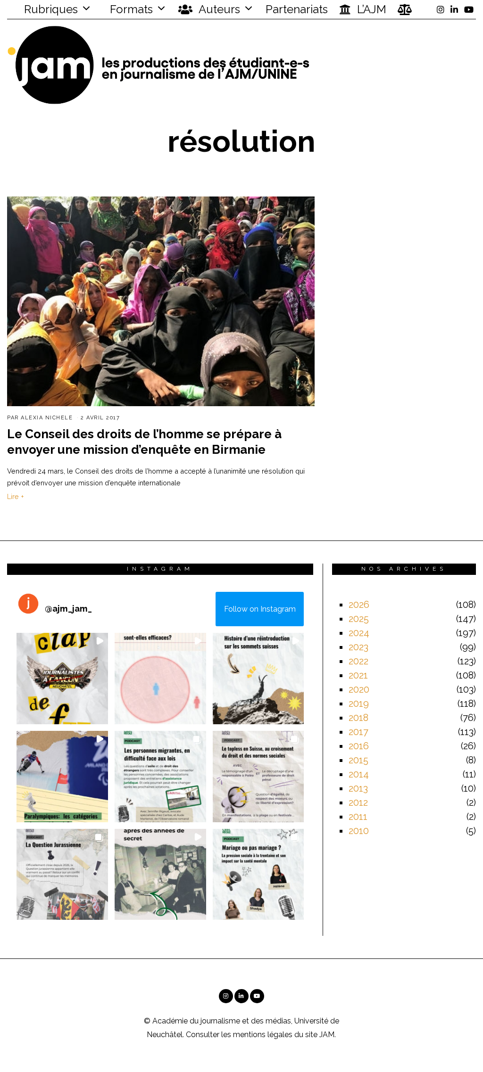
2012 (358, 802)
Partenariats (297, 9)
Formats (130, 9)
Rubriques (49, 9)
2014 (359, 774)
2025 (359, 618)
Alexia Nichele (47, 418)
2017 (358, 731)
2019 (359, 703)
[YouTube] (469, 9)
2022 (358, 661)
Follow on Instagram (260, 609)
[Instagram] (440, 9)
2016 (359, 746)
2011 (358, 816)
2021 (358, 675)
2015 (358, 760)
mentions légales (262, 1034)
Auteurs (218, 9)
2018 (358, 717)
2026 (359, 604)
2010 (359, 830)
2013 (358, 788)
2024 (359, 632)
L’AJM (370, 9)
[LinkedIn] (454, 9)
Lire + (15, 496)
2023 (358, 647)
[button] (62, 678)
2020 (359, 689)
